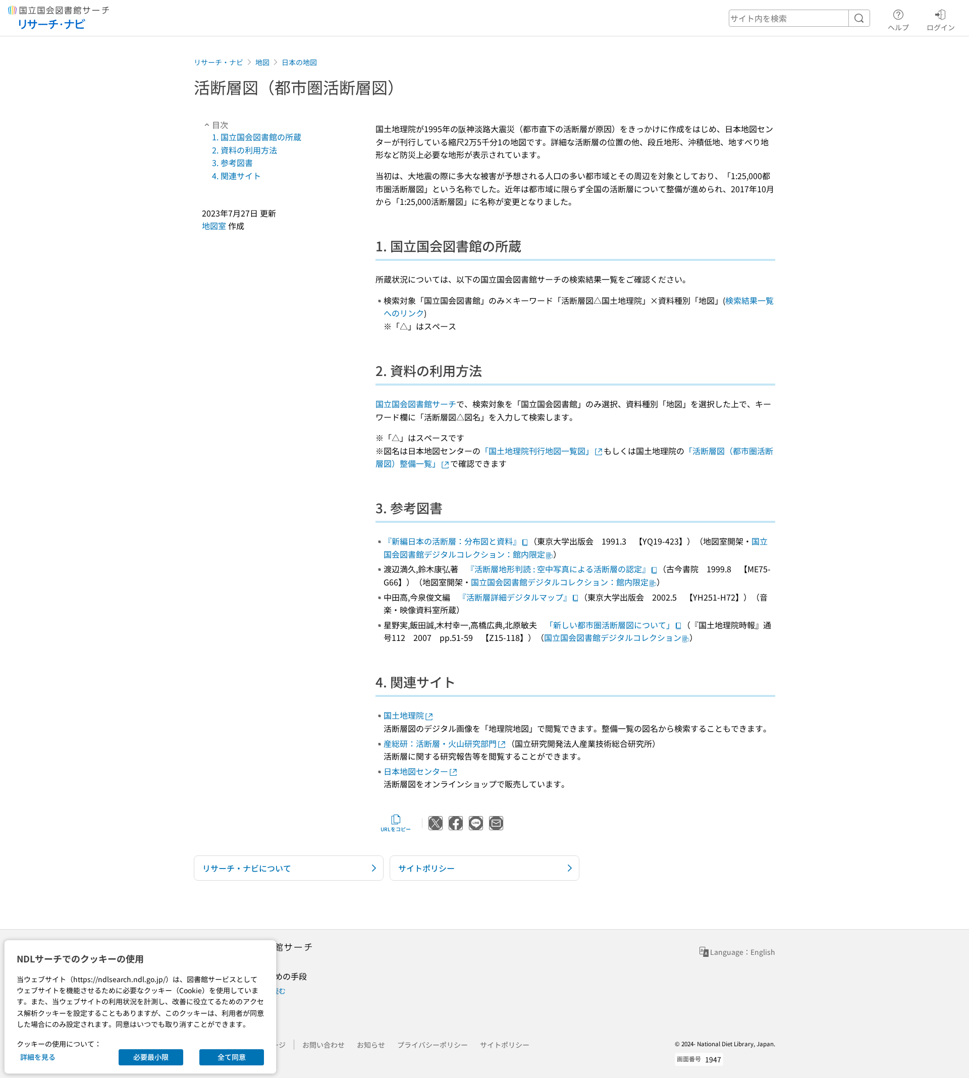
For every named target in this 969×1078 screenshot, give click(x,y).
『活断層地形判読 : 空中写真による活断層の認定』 (558, 569)
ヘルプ (898, 27)
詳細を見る (38, 1057)
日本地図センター (416, 771)
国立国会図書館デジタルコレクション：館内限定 (560, 582)
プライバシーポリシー (432, 1045)
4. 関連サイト (236, 176)
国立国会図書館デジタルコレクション (612, 637)
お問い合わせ (323, 1045)
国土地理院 (404, 715)
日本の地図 (299, 62)
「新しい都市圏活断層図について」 (609, 625)
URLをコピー (396, 829)
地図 (262, 62)
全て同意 (232, 1057)
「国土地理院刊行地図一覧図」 (537, 451)
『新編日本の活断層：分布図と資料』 (452, 541)
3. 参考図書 (232, 162)
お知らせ (371, 1045)
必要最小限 (151, 1057)
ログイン (941, 27)
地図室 (214, 226)
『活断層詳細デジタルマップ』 (514, 597)
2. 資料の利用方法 (244, 150)
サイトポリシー (504, 1045)
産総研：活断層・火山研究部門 (440, 743)
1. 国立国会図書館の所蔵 (256, 137)
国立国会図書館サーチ (415, 404)
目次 (220, 125)
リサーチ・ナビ (218, 62)
